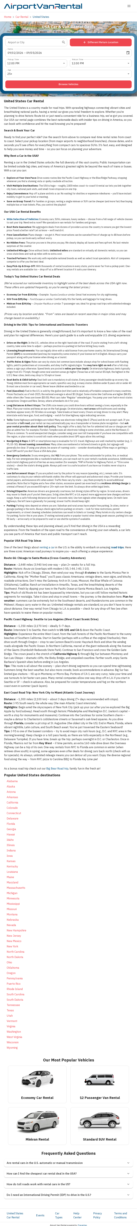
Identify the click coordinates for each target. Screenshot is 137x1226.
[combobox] (34, 42)
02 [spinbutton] (13, 52)
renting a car (47, 547)
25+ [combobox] (9, 73)
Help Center (77, 1215)
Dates (10, 48)
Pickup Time (13, 59)
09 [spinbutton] (9, 52)
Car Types (58, 1215)
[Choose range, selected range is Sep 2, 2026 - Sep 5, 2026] (128, 52)
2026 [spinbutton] (20, 52)
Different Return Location (103, 42)
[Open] (63, 42)
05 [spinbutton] (32, 52)
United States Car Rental (15, 1215)
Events (40, 1215)
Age (9, 69)
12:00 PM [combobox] (13, 63)
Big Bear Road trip (57, 768)
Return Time (77, 59)
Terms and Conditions (120, 1215)
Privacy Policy (97, 1215)
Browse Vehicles (68, 84)
